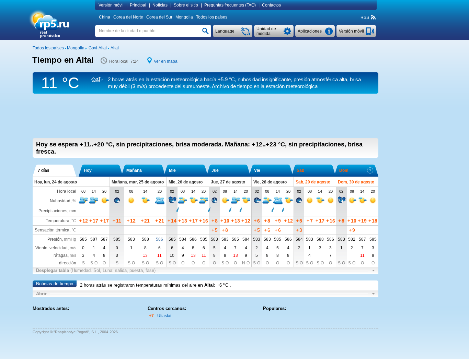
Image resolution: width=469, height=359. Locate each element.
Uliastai (164, 315)
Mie (172, 170)
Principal (138, 5)
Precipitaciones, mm (57, 210)
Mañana (134, 170)
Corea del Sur (159, 17)
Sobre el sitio (186, 5)
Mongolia (184, 17)
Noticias (160, 5)
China (104, 17)
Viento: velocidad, (55, 248)
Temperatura (57, 220)
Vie (257, 170)
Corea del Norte (128, 17)
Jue (215, 170)
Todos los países (211, 17)
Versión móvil (111, 5)
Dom (343, 170)
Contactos (271, 5)
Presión (54, 239)
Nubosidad (60, 201)
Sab (300, 170)
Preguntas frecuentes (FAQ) (230, 5)
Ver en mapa (166, 61)
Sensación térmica (52, 230)
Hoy (88, 170)
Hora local (66, 191)
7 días (43, 170)
